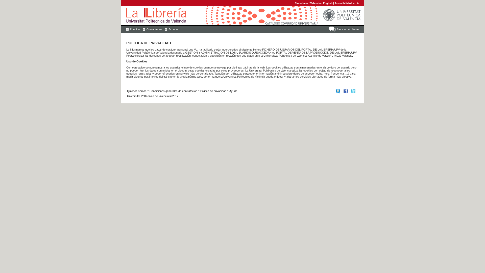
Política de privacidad (213, 91)
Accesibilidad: (344, 3)
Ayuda (233, 91)
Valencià (315, 3)
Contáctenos (154, 29)
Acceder (173, 29)
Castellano (301, 3)
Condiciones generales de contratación (173, 91)
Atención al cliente (348, 29)
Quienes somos (137, 91)
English (327, 3)
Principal (135, 29)
